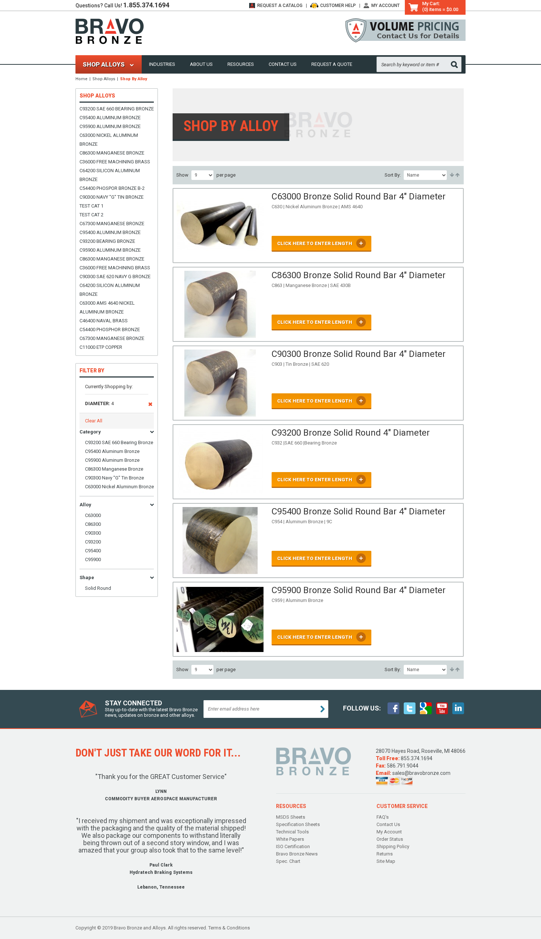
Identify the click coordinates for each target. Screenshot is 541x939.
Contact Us (283, 64)
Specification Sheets (298, 824)
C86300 (93, 524)
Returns (384, 854)
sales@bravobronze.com (421, 773)
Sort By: (393, 175)
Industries (162, 64)
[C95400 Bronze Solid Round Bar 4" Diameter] (220, 540)
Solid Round (98, 588)
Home (81, 79)
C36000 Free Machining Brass (114, 161)
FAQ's (382, 817)
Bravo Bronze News (297, 854)
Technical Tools (292, 832)
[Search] (454, 64)
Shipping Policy (392, 846)
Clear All (93, 421)
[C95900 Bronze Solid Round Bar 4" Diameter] (220, 619)
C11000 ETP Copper (100, 347)
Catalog (280, 5)
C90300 (93, 533)
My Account (385, 5)
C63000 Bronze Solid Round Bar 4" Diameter (359, 196)
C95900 (93, 559)
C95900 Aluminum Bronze (110, 126)
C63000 (93, 515)
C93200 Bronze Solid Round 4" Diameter (351, 433)
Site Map (385, 861)
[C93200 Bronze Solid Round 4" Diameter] (220, 461)
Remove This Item (150, 405)
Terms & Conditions (229, 928)
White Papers (290, 839)
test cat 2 (91, 214)
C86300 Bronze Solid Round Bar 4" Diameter (359, 275)
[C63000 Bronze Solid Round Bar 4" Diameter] (220, 225)
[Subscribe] (323, 709)
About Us (201, 64)
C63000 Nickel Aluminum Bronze (119, 486)
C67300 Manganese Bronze (111, 223)
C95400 (93, 550)
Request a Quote (331, 64)
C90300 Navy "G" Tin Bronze (111, 197)
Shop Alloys (103, 79)
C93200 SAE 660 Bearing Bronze (116, 108)
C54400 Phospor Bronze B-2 (112, 188)
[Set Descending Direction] (457, 175)
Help (338, 5)
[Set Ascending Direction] (451, 175)
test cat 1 (91, 206)
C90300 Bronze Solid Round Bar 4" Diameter (359, 354)
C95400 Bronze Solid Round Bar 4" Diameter (359, 511)
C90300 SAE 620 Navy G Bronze (115, 276)
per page (226, 175)
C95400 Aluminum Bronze (110, 117)
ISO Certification (293, 846)
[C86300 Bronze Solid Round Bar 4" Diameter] (220, 304)
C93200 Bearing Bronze (107, 241)
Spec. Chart (288, 861)
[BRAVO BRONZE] (109, 30)
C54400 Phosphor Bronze (109, 329)
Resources (240, 64)
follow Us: (362, 708)
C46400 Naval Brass (103, 320)
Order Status (389, 839)
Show (182, 175)
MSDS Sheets (290, 817)
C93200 (93, 542)
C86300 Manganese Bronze (111, 153)
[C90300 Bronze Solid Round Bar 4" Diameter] (220, 383)
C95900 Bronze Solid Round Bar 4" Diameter (359, 590)
